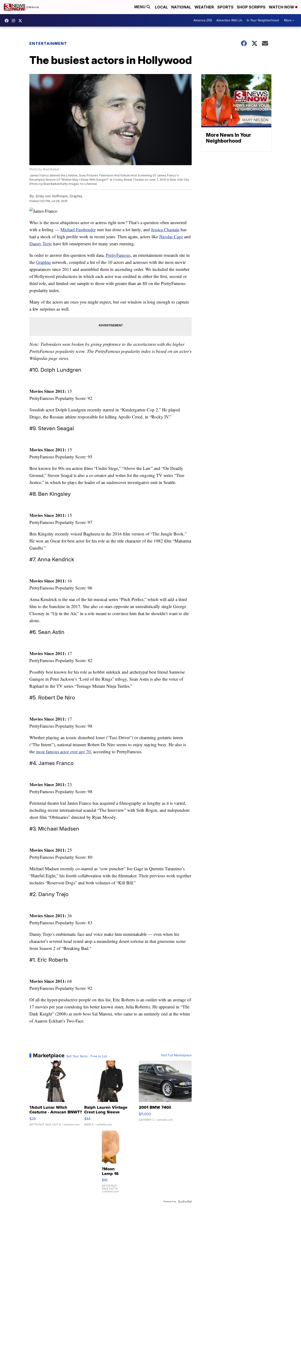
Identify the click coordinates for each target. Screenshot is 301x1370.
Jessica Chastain (165, 229)
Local (161, 7)
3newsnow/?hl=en (14, 21)
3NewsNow (8, 21)
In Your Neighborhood (263, 20)
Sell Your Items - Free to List (86, 1056)
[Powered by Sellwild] (185, 1201)
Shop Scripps (251, 7)
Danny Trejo (40, 243)
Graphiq (43, 262)
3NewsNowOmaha (21, 21)
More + (289, 20)
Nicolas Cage (171, 236)
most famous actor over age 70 (63, 751)
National (181, 7)
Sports (225, 7)
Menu (140, 7)
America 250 (203, 20)
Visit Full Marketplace (176, 1055)
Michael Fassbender (78, 229)
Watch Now (282, 7)
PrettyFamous (118, 255)
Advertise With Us (229, 20)
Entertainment (48, 43)
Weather (204, 7)
